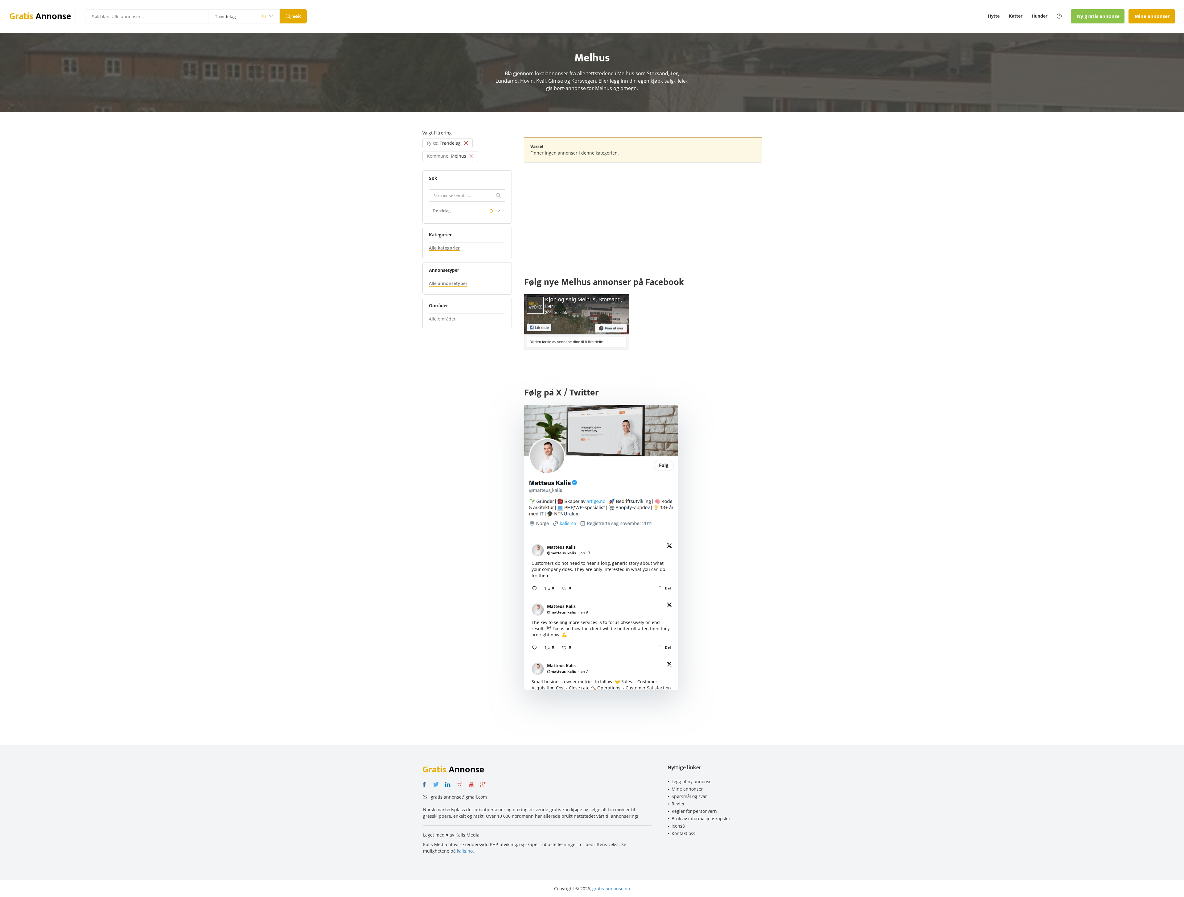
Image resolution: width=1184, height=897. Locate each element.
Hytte (994, 16)
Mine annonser (687, 789)
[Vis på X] (669, 547)
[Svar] (534, 588)
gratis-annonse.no (611, 888)
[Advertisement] (643, 211)
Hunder (1039, 16)
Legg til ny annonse (692, 781)
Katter (1015, 16)
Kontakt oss (683, 833)
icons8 (678, 826)
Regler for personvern (694, 811)
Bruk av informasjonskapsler (701, 818)
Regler (678, 804)
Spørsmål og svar (689, 796)
